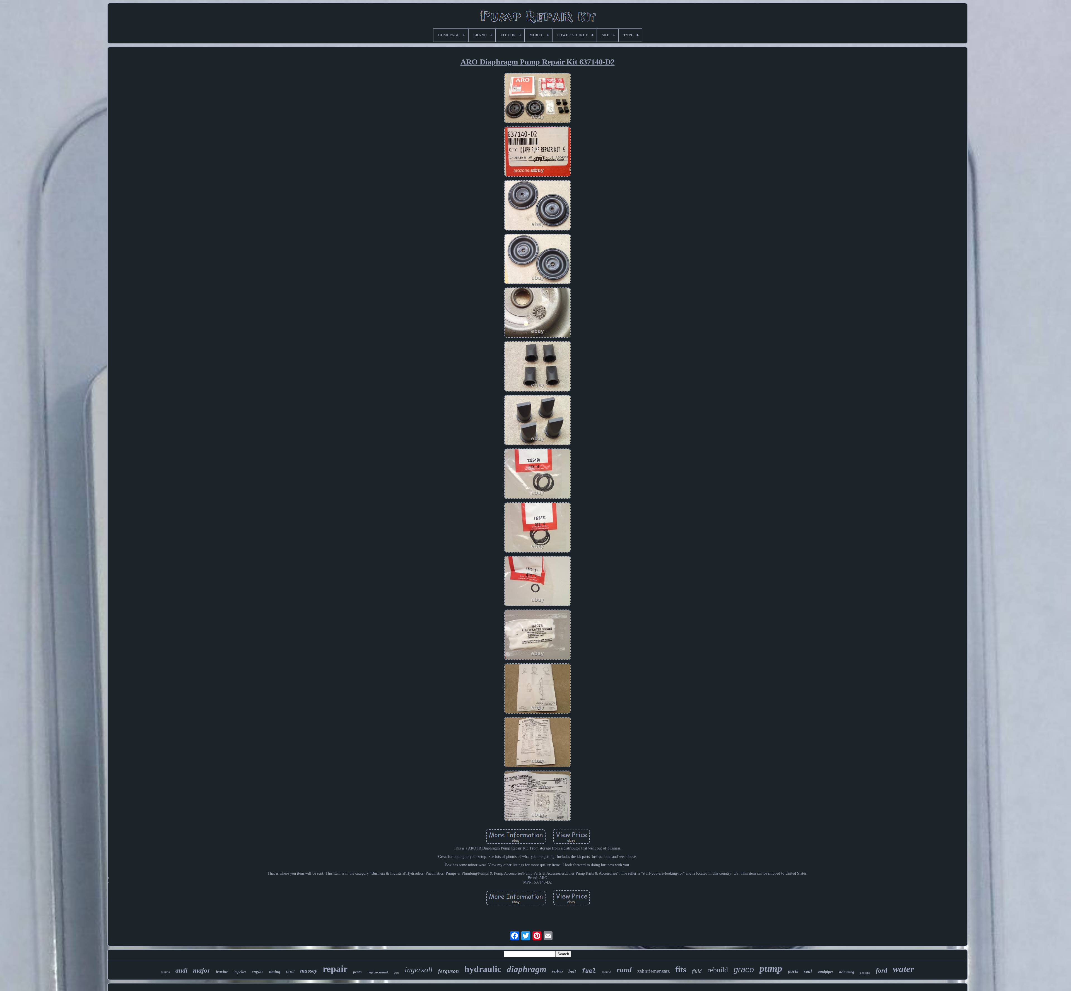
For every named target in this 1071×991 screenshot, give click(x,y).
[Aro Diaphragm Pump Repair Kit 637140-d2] (537, 98)
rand (624, 970)
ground (606, 972)
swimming (846, 972)
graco (744, 969)
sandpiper (825, 972)
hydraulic (482, 969)
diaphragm (526, 969)
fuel (589, 970)
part (396, 972)
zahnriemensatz (653, 971)
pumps (165, 972)
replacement (378, 972)
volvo (557, 971)
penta (357, 972)
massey (308, 970)
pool (290, 971)
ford (881, 970)
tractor (222, 971)
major (201, 970)
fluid (697, 971)
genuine (865, 972)
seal (808, 971)
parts (793, 971)
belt (572, 971)
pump (770, 968)
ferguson (448, 971)
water (903, 969)
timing (274, 972)
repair (335, 969)
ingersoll (419, 969)
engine (258, 971)
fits (680, 969)
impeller (239, 972)
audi (181, 970)
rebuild (717, 970)
